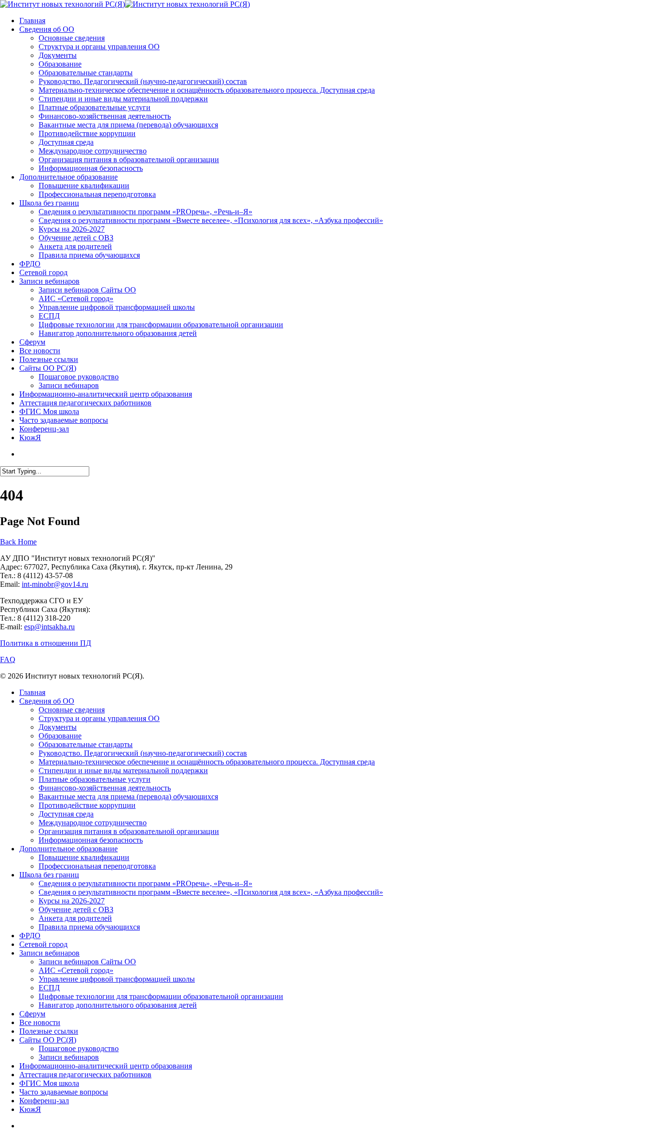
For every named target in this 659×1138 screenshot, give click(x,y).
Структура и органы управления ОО (99, 718)
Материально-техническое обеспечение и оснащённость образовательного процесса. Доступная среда (207, 762)
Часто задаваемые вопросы (63, 1092)
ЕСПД (49, 988)
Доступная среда (66, 814)
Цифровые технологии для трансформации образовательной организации (161, 996)
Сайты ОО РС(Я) (47, 1040)
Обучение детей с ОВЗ (76, 909)
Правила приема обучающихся (89, 927)
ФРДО (30, 935)
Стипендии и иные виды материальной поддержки (123, 770)
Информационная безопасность (91, 840)
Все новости (39, 1022)
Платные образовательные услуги (95, 779)
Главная (32, 692)
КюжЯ (30, 1109)
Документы (58, 727)
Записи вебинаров (49, 953)
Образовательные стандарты (86, 744)
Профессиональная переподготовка (97, 866)
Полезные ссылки (48, 1031)
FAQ (7, 659)
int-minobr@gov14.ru (55, 584)
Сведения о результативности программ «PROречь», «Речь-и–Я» (145, 883)
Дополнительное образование (68, 849)
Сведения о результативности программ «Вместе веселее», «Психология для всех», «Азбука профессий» (211, 892)
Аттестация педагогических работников (85, 1074)
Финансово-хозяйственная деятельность (105, 788)
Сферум (32, 1014)
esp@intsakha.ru (49, 627)
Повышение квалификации (84, 857)
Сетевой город (43, 944)
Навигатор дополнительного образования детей (118, 1005)
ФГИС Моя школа (49, 1083)
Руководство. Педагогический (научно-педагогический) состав (143, 753)
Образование (60, 736)
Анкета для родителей (75, 918)
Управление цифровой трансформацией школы (117, 979)
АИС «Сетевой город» (76, 970)
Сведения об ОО (46, 701)
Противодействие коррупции (87, 805)
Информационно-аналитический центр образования (105, 1066)
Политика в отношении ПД (45, 643)
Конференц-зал (44, 1100)
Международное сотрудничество (93, 823)
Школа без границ (49, 875)
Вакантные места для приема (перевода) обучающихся (128, 796)
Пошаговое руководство (79, 1048)
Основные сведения (72, 710)
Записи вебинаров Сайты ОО (87, 962)
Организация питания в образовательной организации (129, 831)
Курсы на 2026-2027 (72, 901)
